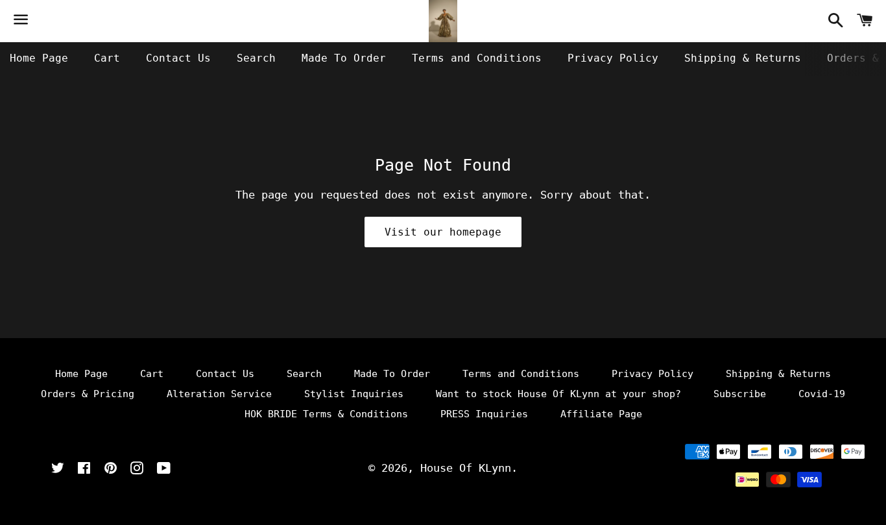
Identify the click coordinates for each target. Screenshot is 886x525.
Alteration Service (219, 394)
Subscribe (739, 394)
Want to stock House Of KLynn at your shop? (558, 394)
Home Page (39, 58)
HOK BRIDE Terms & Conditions (326, 414)
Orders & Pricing (87, 394)
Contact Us (178, 58)
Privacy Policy (613, 58)
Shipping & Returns (742, 58)
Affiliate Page (601, 414)
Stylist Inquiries (353, 394)
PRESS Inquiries (484, 414)
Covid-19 (821, 394)
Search (256, 58)
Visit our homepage (443, 232)
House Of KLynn (465, 467)
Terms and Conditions (477, 58)
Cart (107, 58)
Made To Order (344, 58)
